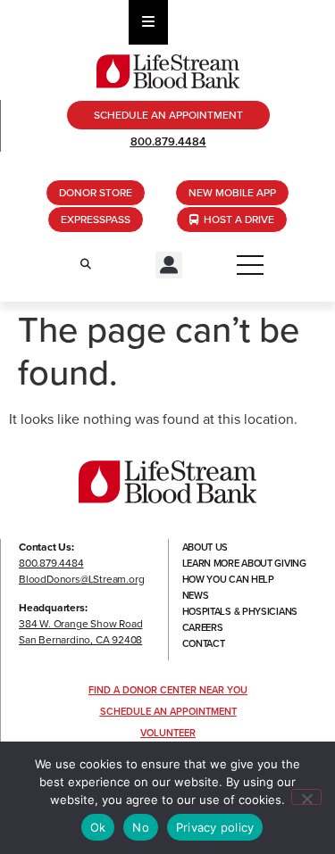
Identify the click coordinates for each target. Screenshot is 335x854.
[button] (168, 265)
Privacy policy (215, 827)
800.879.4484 (168, 141)
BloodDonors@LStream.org (81, 579)
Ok (98, 827)
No (140, 827)
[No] (306, 797)
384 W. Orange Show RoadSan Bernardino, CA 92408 (80, 632)
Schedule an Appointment (168, 711)
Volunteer (168, 732)
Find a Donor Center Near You (167, 690)
